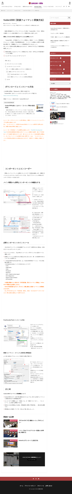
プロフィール (53, 92)
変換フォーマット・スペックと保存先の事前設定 (20, 76)
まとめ (7, 79)
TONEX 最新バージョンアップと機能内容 (60, 37)
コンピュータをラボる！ (48, 6)
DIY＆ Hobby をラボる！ (7, 6)
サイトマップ (59, 6)
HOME (4, 10)
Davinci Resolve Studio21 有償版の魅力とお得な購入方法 (60, 29)
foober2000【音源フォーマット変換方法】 (31, 10)
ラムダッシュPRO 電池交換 (57, 33)
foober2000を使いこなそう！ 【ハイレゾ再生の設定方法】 (20, 106)
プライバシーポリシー (30, 485)
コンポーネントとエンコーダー (13, 66)
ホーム (21, 485)
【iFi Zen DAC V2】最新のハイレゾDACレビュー (31, 421)
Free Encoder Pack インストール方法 (17, 74)
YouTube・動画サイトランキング (56, 123)
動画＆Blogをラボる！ (28, 6)
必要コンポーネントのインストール (15, 71)
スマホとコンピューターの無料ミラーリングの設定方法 (60, 46)
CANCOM (40, 489)
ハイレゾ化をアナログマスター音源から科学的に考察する (31, 431)
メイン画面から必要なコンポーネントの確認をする (18, 69)
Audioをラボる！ (38, 6)
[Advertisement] (24, 152)
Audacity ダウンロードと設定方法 (28, 440)
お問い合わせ (48, 485)
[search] (69, 17)
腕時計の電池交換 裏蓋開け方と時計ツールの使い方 (60, 41)
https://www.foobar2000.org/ (11, 95)
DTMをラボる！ (17, 6)
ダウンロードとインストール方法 (13, 63)
